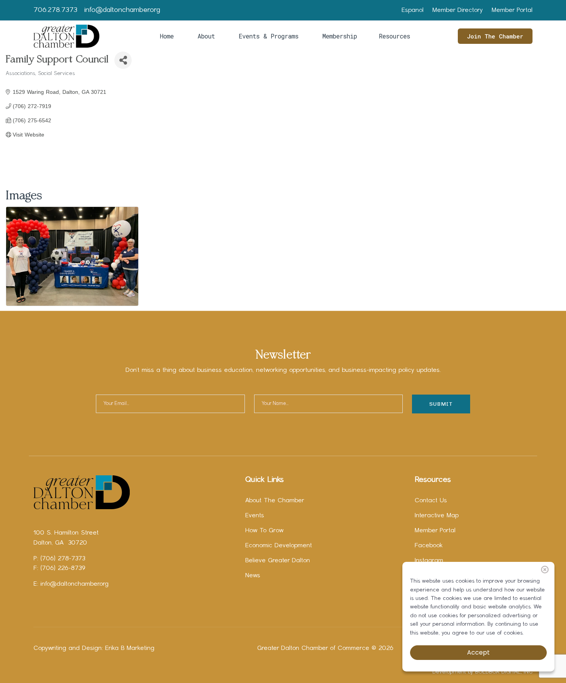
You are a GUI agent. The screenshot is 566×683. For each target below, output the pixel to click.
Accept (478, 652)
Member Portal (512, 10)
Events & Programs (268, 36)
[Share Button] (123, 60)
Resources (394, 36)
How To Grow (264, 531)
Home (167, 36)
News (252, 576)
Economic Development (278, 546)
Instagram (429, 561)
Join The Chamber (495, 36)
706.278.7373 (55, 10)
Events (254, 516)
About (206, 36)
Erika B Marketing (129, 648)
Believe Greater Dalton (277, 561)
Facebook (429, 546)
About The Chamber (274, 501)
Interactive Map (437, 516)
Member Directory (457, 10)
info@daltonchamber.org (122, 10)
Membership (339, 36)
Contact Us (431, 501)
